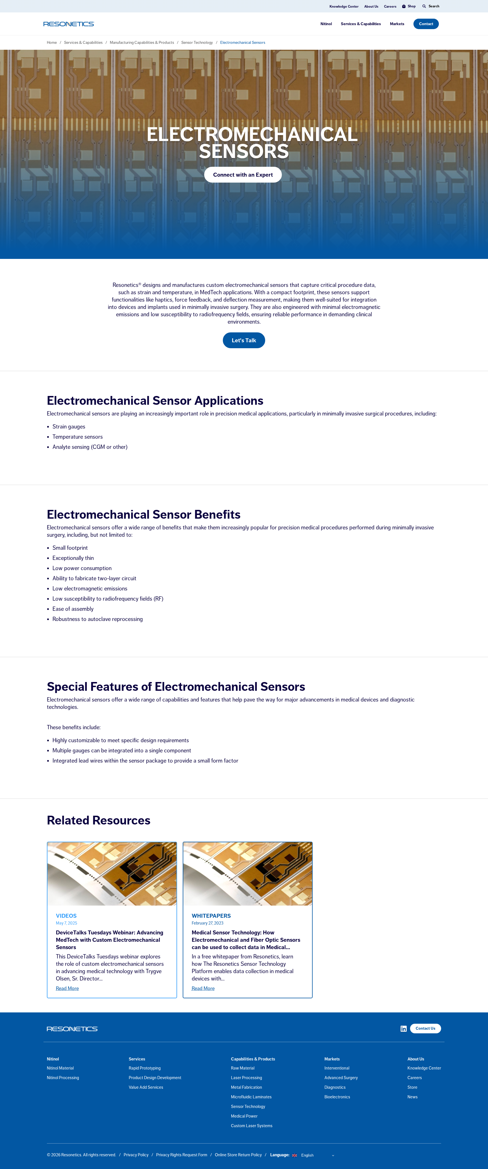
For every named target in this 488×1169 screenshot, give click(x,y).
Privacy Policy (136, 1154)
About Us (371, 6)
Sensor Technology (197, 42)
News (413, 1096)
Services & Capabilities (361, 23)
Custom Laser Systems (252, 1125)
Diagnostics (335, 1087)
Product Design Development (155, 1077)
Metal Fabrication (246, 1087)
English (306, 1155)
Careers (390, 6)
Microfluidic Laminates (251, 1096)
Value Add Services (146, 1087)
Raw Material (242, 1068)
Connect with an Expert (243, 174)
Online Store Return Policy (238, 1154)
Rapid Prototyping (145, 1068)
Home (52, 42)
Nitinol (326, 23)
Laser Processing (246, 1077)
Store (412, 1087)
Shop (412, 6)
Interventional (336, 1068)
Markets (397, 23)
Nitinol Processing (63, 1077)
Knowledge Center (344, 6)
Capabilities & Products (253, 1059)
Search (434, 6)
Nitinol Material (60, 1068)
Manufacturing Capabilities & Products (142, 42)
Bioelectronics (337, 1096)
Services (137, 1059)
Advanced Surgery (341, 1077)
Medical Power (244, 1116)
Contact (426, 23)
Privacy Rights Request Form (181, 1154)
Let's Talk (244, 340)
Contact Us (425, 1028)
